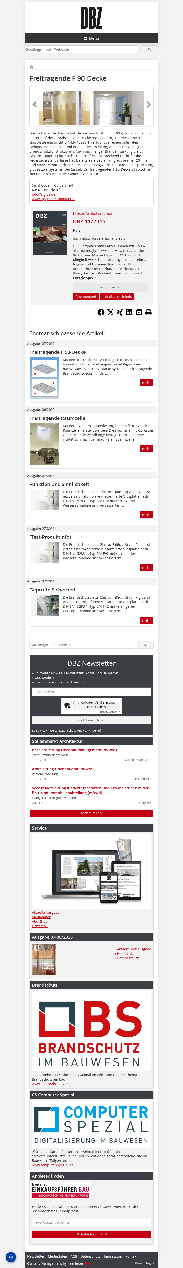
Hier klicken (96, 707)
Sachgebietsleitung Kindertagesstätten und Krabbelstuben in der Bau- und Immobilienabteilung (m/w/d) (90, 790)
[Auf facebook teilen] (101, 314)
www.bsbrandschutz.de (51, 1083)
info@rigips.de (43, 194)
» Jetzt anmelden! (91, 720)
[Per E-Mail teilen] (139, 312)
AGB (74, 1256)
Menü (94, 38)
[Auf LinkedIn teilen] (129, 314)
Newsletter (36, 1256)
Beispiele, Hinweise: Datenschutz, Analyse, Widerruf (66, 730)
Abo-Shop (39, 921)
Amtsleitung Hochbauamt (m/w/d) (63, 769)
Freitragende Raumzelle (58, 418)
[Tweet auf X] (110, 314)
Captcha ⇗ (109, 712)
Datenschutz (91, 1256)
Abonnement (86, 296)
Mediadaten (41, 917)
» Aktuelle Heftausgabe (132, 949)
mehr (146, 382)
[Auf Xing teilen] (120, 314)
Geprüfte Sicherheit (53, 589)
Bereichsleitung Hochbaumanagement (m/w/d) (74, 750)
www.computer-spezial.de (52, 1165)
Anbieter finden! (93, 1234)
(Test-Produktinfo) (50, 537)
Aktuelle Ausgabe (46, 912)
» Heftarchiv (123, 953)
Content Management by (47, 1263)
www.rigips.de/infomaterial (53, 199)
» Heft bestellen (126, 958)
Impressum (113, 1256)
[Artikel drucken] (148, 312)
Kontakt (131, 1256)
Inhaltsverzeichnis (117, 296)
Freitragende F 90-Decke (58, 352)
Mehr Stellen (91, 813)
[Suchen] (149, 49)
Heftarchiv (40, 926)
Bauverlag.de (145, 1263)
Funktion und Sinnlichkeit (59, 484)
